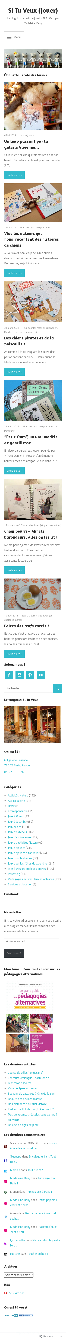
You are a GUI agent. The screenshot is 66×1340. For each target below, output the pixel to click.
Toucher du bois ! (37, 1253)
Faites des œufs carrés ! (26, 625)
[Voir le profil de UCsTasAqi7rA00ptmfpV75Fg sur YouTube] (41, 675)
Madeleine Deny (20, 1178)
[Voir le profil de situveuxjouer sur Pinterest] (30, 675)
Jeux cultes (14, 827)
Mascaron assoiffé (20, 1083)
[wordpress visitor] (26, 1315)
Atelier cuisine (16, 800)
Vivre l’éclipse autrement (23, 1088)
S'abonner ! (14, 953)
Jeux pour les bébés (20, 858)
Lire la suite (13, 175)
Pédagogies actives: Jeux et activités (31, 879)
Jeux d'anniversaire (19, 837)
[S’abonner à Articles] (5, 1293)
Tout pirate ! (35, 1170)
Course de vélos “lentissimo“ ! (26, 1072)
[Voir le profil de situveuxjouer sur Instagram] (19, 675)
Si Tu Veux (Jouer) (33, 10)
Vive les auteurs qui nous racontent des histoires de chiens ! (31, 239)
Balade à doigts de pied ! (24, 1125)
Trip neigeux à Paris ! (39, 1191)
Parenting (9, 431)
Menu (17, 37)
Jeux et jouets (27, 135)
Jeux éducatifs (17, 821)
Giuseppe (15, 1156)
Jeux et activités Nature (23, 842)
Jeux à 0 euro (29, 615)
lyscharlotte (17, 1240)
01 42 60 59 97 (14, 772)
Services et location (20, 884)
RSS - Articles (15, 1293)
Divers (12, 806)
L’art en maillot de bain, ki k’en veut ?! (31, 1109)
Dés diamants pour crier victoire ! (28, 1104)
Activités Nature (18, 795)
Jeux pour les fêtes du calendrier (40, 328)
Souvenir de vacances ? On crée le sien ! (32, 1093)
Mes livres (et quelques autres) (36, 227)
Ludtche (15, 1253)
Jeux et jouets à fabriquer (23, 853)
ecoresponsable (18, 811)
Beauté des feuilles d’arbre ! (25, 1099)
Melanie (15, 1170)
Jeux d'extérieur (17, 832)
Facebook (11, 894)
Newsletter (13, 912)
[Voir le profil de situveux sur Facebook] (9, 675)
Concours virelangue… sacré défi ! (28, 1078)
